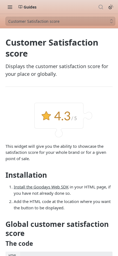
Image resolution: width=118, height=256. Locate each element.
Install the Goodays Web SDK (41, 187)
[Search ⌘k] (100, 6)
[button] (59, 119)
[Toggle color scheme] (110, 6)
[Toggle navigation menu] (9, 6)
